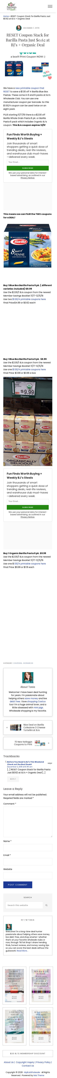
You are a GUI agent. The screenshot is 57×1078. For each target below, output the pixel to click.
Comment (9, 803)
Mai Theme (39, 1075)
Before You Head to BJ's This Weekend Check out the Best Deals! (25, 763)
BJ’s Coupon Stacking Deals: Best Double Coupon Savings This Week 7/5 (41, 1020)
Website (7, 869)
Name (7, 841)
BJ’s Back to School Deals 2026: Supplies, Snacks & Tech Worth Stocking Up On (41, 980)
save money (31, 698)
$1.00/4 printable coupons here (29, 299)
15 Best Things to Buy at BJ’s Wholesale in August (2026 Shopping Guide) (14, 980)
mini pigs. (38, 707)
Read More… (22, 950)
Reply (13, 779)
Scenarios (28, 663)
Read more (17, 997)
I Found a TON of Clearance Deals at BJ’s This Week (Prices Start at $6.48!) (14, 1020)
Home (6, 16)
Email (7, 855)
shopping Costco (36, 701)
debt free (15, 701)
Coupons (18, 663)
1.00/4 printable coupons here (30, 563)
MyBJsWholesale (32, 1072)
